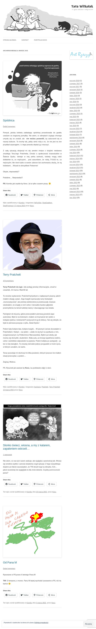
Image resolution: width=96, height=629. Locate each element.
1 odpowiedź (7, 455)
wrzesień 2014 (75, 141)
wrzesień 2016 (75, 90)
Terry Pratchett (12, 274)
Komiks (21, 203)
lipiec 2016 (73, 96)
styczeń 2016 (74, 105)
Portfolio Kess (40, 40)
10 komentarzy (8, 281)
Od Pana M (10, 562)
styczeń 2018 (74, 81)
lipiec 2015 (73, 111)
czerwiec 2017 (75, 84)
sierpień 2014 (74, 144)
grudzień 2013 (75, 168)
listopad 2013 (74, 171)
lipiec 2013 (73, 183)
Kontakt (25, 40)
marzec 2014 (74, 159)
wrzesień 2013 (75, 177)
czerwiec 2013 (75, 186)
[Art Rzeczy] (81, 55)
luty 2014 (73, 162)
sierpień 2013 (74, 180)
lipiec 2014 (73, 147)
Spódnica (8, 120)
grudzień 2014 (75, 132)
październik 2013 (76, 174)
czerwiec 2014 (75, 150)
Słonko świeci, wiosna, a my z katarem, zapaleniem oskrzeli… (26, 447)
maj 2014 (73, 153)
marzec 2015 (74, 123)
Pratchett (45, 387)
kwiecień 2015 (75, 120)
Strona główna (9, 40)
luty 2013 (73, 198)
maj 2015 (73, 117)
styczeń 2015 (74, 129)
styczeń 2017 (74, 87)
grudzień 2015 (75, 108)
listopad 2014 (74, 135)
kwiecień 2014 (75, 156)
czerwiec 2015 (75, 114)
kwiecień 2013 (75, 192)
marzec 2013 (74, 195)
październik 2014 (76, 138)
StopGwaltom (47, 203)
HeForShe (37, 203)
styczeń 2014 (74, 165)
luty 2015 (73, 126)
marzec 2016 (74, 99)
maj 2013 (73, 189)
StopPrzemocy (8, 206)
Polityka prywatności (41, 623)
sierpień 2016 (74, 93)
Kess (32, 206)
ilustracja (37, 387)
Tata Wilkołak (82, 6)
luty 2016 (73, 102)
